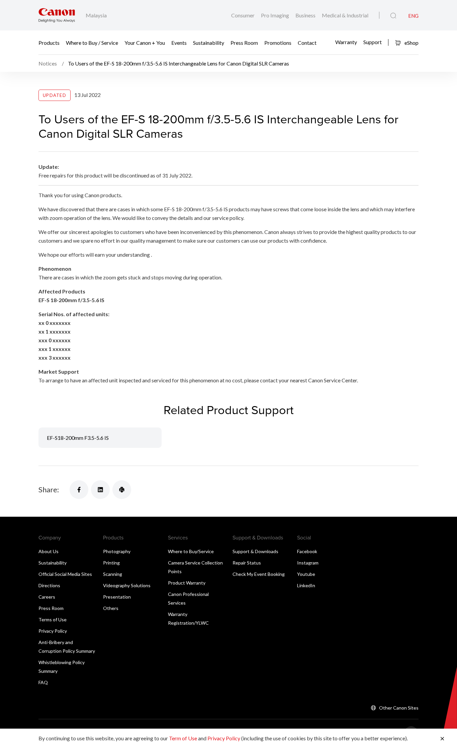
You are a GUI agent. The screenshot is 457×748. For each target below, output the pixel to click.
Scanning (112, 574)
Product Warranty (186, 583)
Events (179, 42)
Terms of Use (52, 619)
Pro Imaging (275, 15)
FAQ (43, 682)
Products (49, 42)
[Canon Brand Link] (56, 15)
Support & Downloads (255, 551)
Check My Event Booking (259, 574)
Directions (49, 585)
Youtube (306, 574)
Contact (307, 42)
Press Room (244, 42)
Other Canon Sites (399, 708)
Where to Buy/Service (191, 551)
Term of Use (183, 738)
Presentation (117, 597)
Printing (111, 563)
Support (372, 41)
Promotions (277, 42)
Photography (116, 551)
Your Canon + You (144, 42)
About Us (48, 551)
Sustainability (208, 42)
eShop (411, 42)
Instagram (307, 563)
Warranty (346, 41)
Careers (46, 597)
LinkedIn (306, 585)
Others (110, 608)
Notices (48, 63)
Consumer (243, 15)
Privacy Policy (52, 631)
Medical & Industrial (345, 15)
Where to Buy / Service (92, 42)
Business (305, 15)
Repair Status (247, 563)
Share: (48, 489)
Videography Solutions (127, 585)
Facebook (307, 551)
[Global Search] (393, 15)
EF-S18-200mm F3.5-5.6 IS (78, 437)
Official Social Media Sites (65, 574)
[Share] (79, 489)
